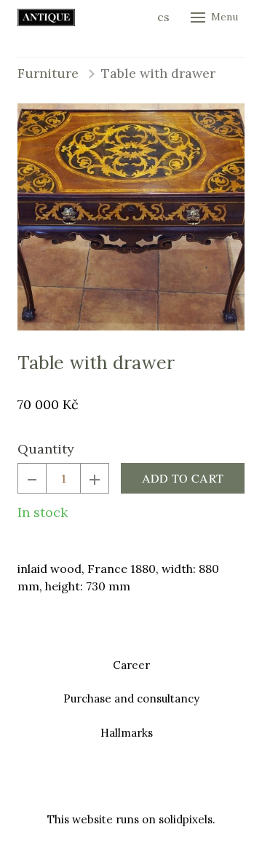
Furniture (48, 73)
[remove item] (32, 478)
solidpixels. (187, 819)
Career (131, 665)
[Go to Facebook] (113, 785)
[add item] (94, 478)
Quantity (45, 448)
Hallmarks (126, 733)
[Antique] (46, 17)
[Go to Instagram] (148, 785)
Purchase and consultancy (131, 698)
